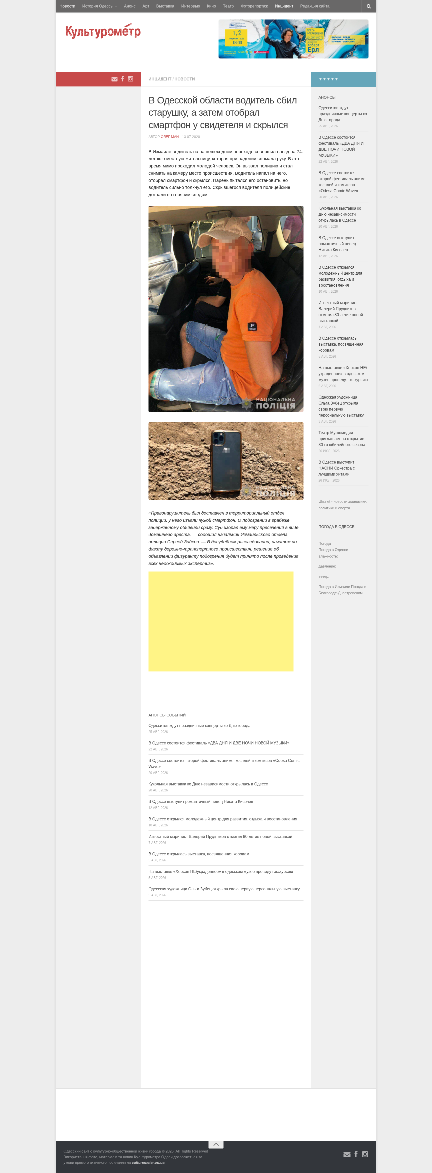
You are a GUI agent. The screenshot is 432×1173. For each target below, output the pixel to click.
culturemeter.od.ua (148, 1162)
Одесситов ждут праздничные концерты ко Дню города (199, 725)
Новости (67, 6)
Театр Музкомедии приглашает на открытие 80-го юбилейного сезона (341, 439)
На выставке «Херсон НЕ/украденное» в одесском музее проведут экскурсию (220, 871)
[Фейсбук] (123, 79)
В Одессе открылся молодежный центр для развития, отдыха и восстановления (222, 819)
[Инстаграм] (131, 79)
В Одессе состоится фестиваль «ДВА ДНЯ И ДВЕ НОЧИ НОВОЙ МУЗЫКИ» (219, 743)
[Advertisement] (221, 621)
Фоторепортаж (254, 6)
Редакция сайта (315, 6)
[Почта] (115, 79)
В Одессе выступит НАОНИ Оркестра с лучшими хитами (336, 468)
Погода (324, 543)
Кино (211, 6)
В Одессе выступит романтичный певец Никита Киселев (200, 801)
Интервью (190, 6)
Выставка (165, 6)
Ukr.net (324, 501)
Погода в (333, 550)
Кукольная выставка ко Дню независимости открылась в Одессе (208, 784)
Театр (228, 6)
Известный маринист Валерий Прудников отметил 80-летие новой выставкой (220, 836)
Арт (145, 6)
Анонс (130, 6)
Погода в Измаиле (334, 587)
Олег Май (170, 137)
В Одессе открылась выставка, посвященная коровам (198, 854)
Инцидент (284, 6)
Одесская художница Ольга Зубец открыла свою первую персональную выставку (224, 889)
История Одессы (98, 6)
